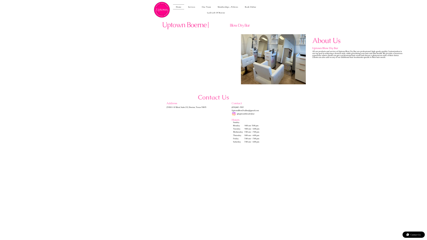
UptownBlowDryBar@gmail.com (245, 110)
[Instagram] (234, 114)
